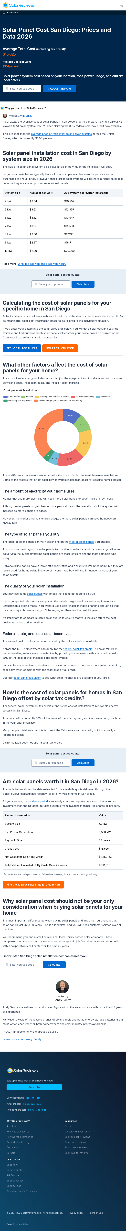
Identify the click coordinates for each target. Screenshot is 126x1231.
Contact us (12, 1147)
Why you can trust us (18, 1131)
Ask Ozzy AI (13, 1175)
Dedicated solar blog (18, 1142)
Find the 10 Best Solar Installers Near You (33, 884)
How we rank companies (20, 1136)
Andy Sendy (26, 115)
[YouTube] (38, 1098)
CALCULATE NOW (59, 88)
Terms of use (96, 1212)
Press (68, 1126)
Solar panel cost (15, 1180)
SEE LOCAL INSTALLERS (22, 348)
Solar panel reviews (75, 1142)
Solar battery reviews (76, 1147)
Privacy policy (75, 1212)
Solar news (13, 1164)
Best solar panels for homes (22, 1191)
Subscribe (34, 1087)
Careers (11, 1152)
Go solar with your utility (77, 1131)
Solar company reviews (77, 1136)
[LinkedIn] (33, 1098)
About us (11, 1126)
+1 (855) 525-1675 (31, 1103)
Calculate (83, 284)
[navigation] (18, 5)
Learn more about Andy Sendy (22, 1039)
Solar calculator (15, 1170)
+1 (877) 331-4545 (36, 1109)
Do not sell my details (18, 1224)
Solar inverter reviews (76, 1152)
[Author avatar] (5, 116)
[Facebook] (27, 1098)
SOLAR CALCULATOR (60, 348)
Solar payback (14, 1185)
